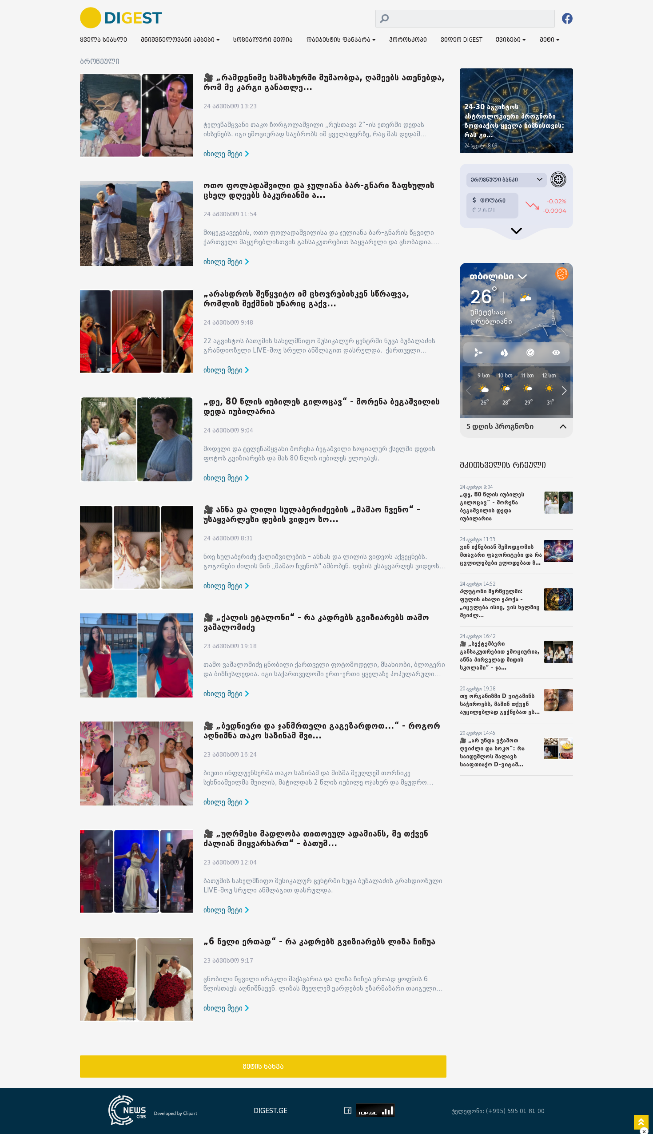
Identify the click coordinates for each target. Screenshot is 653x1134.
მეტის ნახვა (263, 1067)
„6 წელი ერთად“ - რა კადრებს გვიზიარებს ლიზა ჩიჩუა (319, 942)
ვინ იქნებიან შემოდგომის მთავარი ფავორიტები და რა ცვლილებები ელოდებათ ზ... (501, 554)
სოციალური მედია (263, 40)
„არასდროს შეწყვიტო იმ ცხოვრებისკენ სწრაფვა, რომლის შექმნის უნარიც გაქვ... (306, 299)
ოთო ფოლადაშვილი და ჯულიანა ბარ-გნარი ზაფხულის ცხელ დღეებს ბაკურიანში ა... (318, 190)
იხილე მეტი (224, 154)
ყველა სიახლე (103, 40)
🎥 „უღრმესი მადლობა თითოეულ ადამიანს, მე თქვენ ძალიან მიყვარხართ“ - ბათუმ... (315, 839)
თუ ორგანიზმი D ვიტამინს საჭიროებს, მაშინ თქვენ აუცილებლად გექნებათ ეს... (500, 704)
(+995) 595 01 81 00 (515, 1111)
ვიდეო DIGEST (461, 40)
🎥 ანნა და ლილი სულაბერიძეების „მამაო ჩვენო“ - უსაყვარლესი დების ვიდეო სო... (311, 514)
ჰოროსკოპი (408, 40)
